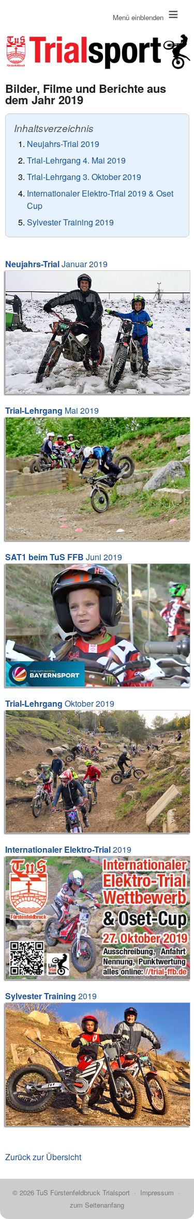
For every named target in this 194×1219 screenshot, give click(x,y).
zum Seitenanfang (97, 1205)
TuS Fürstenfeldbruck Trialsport (83, 1192)
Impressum (157, 1192)
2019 (68, 849)
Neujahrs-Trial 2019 (63, 144)
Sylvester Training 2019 (70, 222)
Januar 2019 (56, 264)
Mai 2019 (52, 410)
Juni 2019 (63, 557)
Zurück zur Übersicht (43, 1157)
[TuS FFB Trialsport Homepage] (97, 36)
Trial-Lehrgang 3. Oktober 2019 (84, 177)
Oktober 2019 (59, 703)
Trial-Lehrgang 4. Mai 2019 (76, 160)
